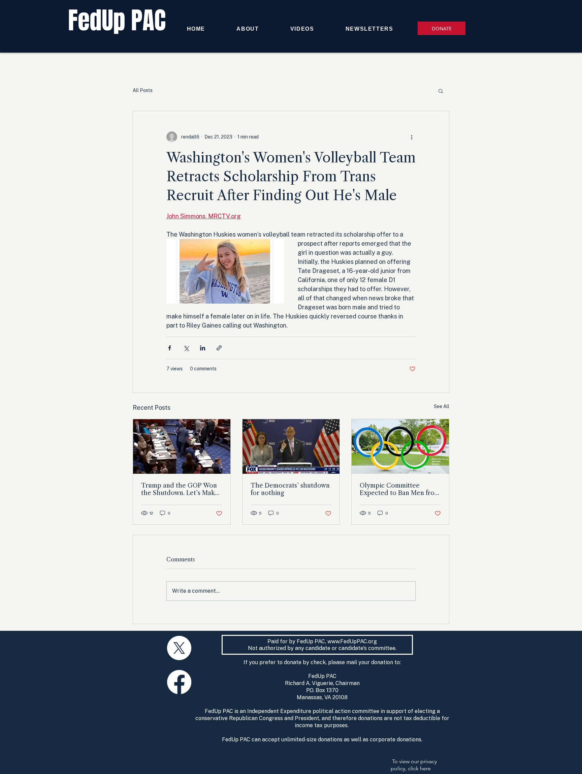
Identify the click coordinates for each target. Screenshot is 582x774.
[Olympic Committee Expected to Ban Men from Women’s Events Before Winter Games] (400, 446)
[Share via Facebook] (169, 348)
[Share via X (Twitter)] (186, 348)
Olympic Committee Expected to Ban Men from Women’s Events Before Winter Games (400, 489)
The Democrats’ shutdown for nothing (290, 489)
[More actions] (412, 137)
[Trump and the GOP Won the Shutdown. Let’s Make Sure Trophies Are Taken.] (181, 446)
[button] (441, 90)
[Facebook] (179, 682)
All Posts (143, 90)
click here (419, 768)
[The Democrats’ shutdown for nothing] (291, 446)
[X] (179, 648)
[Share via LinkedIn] (202, 348)
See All (441, 406)
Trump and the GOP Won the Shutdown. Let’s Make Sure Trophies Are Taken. (179, 489)
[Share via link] (219, 348)
